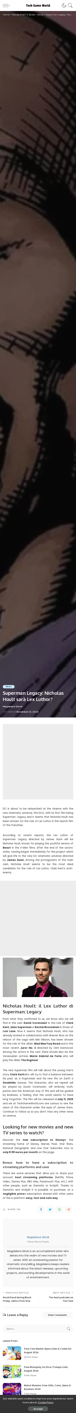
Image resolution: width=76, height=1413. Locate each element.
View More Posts (38, 1241)
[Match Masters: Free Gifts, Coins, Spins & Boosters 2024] (12, 1390)
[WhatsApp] (59, 1209)
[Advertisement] (38, 761)
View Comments (57, 1314)
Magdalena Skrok (13, 707)
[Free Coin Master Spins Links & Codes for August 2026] (12, 1353)
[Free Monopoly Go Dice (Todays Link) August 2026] (12, 1371)
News (9, 686)
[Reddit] (68, 1209)
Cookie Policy (45, 1402)
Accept (38, 1408)
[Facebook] (41, 1209)
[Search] (69, 5)
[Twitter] (50, 1209)
